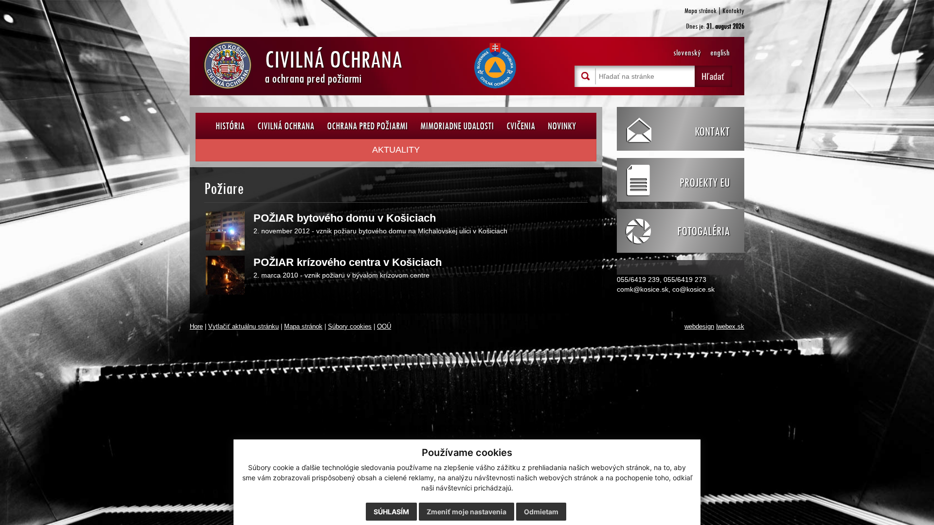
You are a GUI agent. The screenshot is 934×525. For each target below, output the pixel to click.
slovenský (687, 53)
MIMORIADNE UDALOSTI (457, 126)
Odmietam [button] (541, 512)
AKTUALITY (396, 150)
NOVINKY (562, 126)
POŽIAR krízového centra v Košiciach (347, 262)
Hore (196, 326)
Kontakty (733, 10)
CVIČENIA (520, 126)
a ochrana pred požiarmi (333, 65)
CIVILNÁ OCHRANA (285, 126)
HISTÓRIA (230, 126)
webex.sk (731, 326)
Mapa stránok (700, 10)
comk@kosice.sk (642, 289)
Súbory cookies (350, 326)
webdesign (699, 326)
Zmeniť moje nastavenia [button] (466, 512)
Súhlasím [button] (391, 512)
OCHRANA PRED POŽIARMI (367, 126)
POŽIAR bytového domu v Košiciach (344, 218)
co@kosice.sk (693, 289)
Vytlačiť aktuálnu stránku (243, 326)
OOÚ (384, 326)
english (720, 53)
